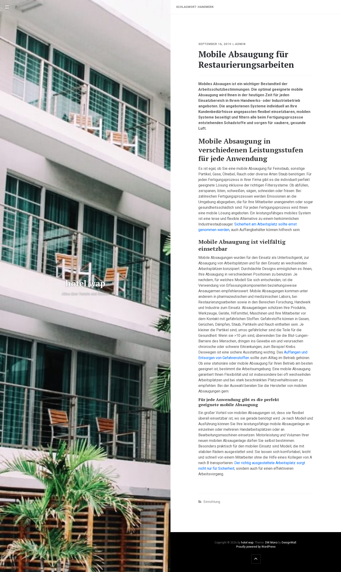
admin (240, 44)
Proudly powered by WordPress (256, 546)
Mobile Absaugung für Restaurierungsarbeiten (246, 59)
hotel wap (247, 542)
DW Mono (271, 542)
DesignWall (289, 542)
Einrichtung (212, 502)
